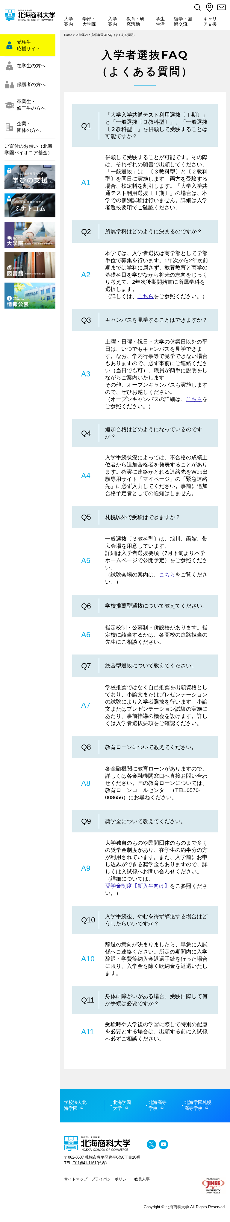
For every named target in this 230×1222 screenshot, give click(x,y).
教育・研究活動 (135, 21)
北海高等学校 (158, 1105)
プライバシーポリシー (110, 1179)
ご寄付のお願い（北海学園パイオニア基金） (28, 149)
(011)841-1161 (84, 1163)
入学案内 (112, 21)
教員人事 (142, 1179)
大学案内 (68, 21)
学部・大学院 (89, 21)
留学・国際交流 (183, 21)
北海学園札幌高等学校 (197, 1105)
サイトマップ (75, 1179)
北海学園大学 (122, 1105)
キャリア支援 (210, 21)
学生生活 (160, 21)
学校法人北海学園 (75, 1105)
